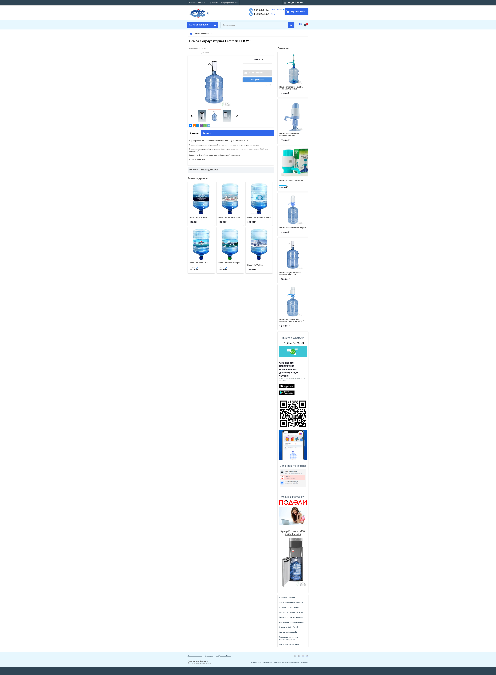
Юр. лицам (213, 2)
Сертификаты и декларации (291, 617)
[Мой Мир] (197, 125)
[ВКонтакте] (190, 125)
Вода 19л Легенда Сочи (229, 217)
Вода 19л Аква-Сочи (198, 263)
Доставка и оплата (197, 2)
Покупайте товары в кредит (291, 612)
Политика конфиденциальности (200, 663)
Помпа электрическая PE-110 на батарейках (291, 88)
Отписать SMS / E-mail (288, 627)
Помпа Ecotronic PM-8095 (291, 180)
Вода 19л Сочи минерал (229, 263)
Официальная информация (198, 661)
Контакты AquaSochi (288, 632)
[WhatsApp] (205, 125)
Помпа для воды (209, 169)
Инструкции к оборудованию (291, 622)
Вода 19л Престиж (198, 217)
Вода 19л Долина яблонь (258, 217)
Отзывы (207, 133)
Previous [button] (191, 116)
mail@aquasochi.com (229, 2)
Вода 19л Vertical (255, 265)
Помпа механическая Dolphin (292, 228)
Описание (194, 133)
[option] (214, 82)
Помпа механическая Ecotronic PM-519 (289, 135)
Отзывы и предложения (289, 607)
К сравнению (265, 85)
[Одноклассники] (194, 125)
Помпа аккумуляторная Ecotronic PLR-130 (290, 273)
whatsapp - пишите (287, 597)
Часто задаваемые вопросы (291, 602)
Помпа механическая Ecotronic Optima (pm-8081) (291, 320)
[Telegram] (208, 125)
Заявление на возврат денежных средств (288, 638)
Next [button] (236, 116)
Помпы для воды (201, 33)
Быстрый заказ (257, 79)
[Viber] (201, 125)
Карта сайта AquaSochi (289, 644)
